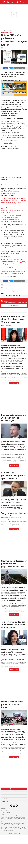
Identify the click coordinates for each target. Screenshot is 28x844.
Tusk (20, 295)
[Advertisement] (14, 160)
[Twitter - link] (17, 806)
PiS (14, 295)
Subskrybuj (11, 289)
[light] (17, 2)
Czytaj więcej (14, 383)
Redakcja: (4, 808)
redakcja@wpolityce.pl (5, 288)
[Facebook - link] (11, 806)
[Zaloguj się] (23, 2)
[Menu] (25, 2)
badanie (24, 295)
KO (17, 295)
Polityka (9, 30)
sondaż (3, 295)
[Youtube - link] (14, 806)
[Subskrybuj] (20, 2)
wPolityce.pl (3, 30)
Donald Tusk (9, 295)
